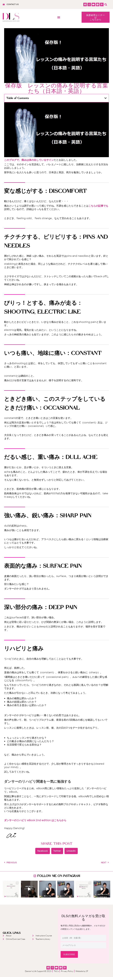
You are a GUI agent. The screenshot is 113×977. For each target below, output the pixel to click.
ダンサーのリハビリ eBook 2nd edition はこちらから (35, 820)
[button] (105, 4)
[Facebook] (85, 4)
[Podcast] (101, 4)
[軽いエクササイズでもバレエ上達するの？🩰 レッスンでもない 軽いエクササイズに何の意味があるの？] (29, 889)
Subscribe (69, 954)
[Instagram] (89, 4)
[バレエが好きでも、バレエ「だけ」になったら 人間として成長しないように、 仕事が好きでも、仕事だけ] (65, 889)
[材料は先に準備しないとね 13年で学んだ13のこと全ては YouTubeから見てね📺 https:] (101, 889)
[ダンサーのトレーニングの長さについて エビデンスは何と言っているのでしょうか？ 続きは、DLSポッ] (83, 889)
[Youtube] (93, 4)
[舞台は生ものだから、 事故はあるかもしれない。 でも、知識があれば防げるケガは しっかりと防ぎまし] (11, 889)
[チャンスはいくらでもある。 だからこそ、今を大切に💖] (47, 889)
